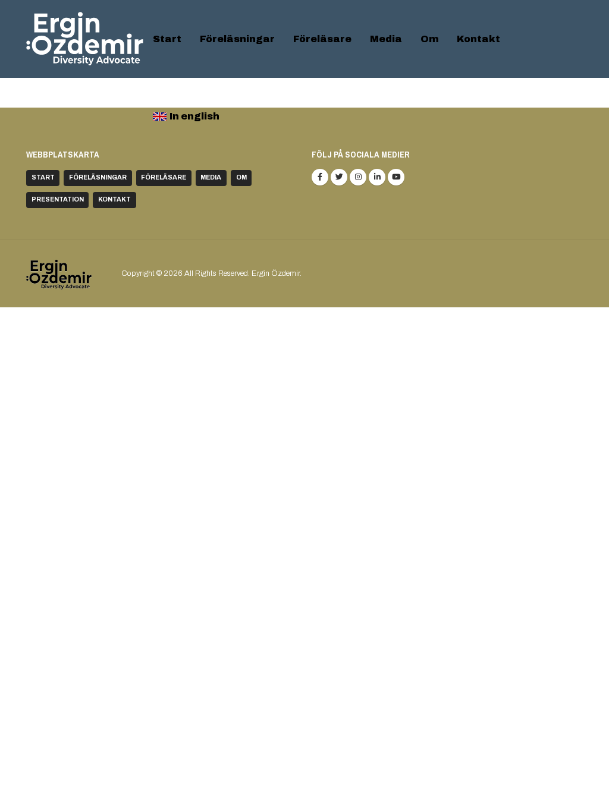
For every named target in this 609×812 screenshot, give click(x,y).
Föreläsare (322, 39)
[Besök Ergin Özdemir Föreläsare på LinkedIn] (377, 177)
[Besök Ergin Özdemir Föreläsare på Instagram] (358, 177)
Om (429, 39)
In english (194, 116)
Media (386, 39)
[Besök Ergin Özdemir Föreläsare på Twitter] (339, 177)
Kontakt (478, 39)
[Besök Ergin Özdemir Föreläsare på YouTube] (396, 177)
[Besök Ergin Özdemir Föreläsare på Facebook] (320, 177)
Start (167, 39)
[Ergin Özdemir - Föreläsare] (84, 38)
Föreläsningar (237, 39)
